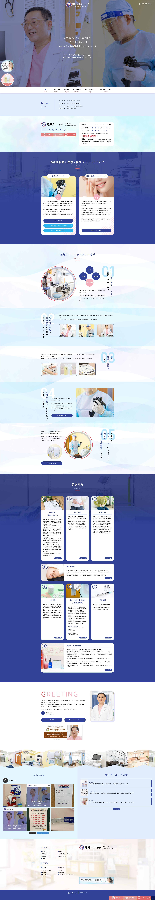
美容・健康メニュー (46, 874)
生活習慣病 (61, 872)
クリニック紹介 (45, 853)
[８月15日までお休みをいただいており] (38, 819)
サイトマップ (45, 858)
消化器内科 (61, 867)
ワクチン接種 (45, 876)
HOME (43, 851)
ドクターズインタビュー (75, 720)
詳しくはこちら (58, 221)
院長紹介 (52, 720)
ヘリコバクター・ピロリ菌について (58, 225)
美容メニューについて (96, 230)
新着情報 (44, 856)
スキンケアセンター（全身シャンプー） (67, 874)
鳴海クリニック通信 (63, 856)
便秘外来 (44, 869)
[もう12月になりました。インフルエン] (15, 795)
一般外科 (61, 869)
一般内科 (44, 867)
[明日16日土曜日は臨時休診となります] (38, 795)
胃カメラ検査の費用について (58, 230)
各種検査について (51, 463)
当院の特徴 (44, 855)
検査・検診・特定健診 (46, 870)
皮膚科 (60, 870)
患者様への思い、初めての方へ (65, 855)
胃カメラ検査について (62, 415)
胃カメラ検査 (45, 872)
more (116, 809)
